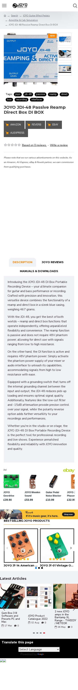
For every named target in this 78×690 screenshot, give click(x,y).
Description (22, 262)
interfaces (36, 99)
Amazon (15, 124)
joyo (17, 94)
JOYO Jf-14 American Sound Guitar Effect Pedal (21, 565)
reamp (53, 94)
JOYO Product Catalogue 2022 (38, 617)
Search (14, 15)
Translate (51, 654)
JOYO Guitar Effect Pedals (36, 15)
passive (40, 94)
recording (21, 99)
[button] (7, 548)
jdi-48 (28, 94)
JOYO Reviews (53, 262)
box (9, 99)
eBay (55, 124)
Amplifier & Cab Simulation (23, 20)
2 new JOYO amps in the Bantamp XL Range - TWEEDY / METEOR (65, 617)
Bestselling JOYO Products (27, 520)
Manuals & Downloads (39, 271)
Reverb (36, 124)
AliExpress (17, 133)
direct (64, 94)
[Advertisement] (39, 208)
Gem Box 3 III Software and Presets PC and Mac (11, 617)
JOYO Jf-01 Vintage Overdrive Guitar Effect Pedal (57, 565)
